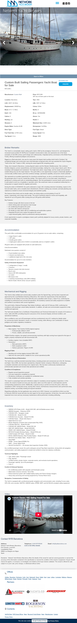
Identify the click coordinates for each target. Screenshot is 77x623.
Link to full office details (32, 545)
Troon (39, 579)
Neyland (19, 579)
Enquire (66, 84)
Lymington (58, 577)
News (25, 614)
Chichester (19, 577)
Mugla (14, 579)
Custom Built (18, 94)
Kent (45, 577)
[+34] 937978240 (37, 543)
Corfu (24, 577)
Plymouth (25, 579)
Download (64, 80)
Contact (56, 614)
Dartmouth (32, 577)
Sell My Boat (8, 614)
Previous (4, 43)
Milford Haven (8, 579)
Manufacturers (49, 614)
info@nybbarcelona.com (59, 543)
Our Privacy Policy (53, 620)
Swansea (34, 579)
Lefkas (53, 577)
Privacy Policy (9, 617)
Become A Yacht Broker (34, 614)
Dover (37, 577)
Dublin (41, 577)
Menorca (69, 577)
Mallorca (64, 577)
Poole (29, 579)
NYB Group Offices (18, 614)
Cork (27, 577)
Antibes (7, 577)
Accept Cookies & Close (39, 620)
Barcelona (12, 577)
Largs (48, 577)
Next (73, 43)
